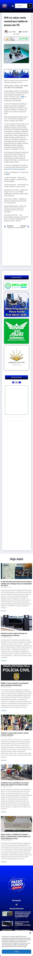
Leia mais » (4, 610)
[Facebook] (13, 382)
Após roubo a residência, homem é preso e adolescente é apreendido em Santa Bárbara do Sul (15, 836)
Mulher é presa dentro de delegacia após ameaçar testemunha (15, 684)
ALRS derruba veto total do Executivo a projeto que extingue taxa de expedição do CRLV (16, 584)
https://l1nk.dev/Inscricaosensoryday (14, 169)
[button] (30, 933)
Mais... (16, 918)
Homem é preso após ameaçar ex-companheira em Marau (14, 634)
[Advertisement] (16, 246)
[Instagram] (16, 382)
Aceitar (16, 951)
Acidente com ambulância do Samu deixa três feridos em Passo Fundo (15, 784)
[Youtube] (20, 382)
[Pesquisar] (29, 6)
